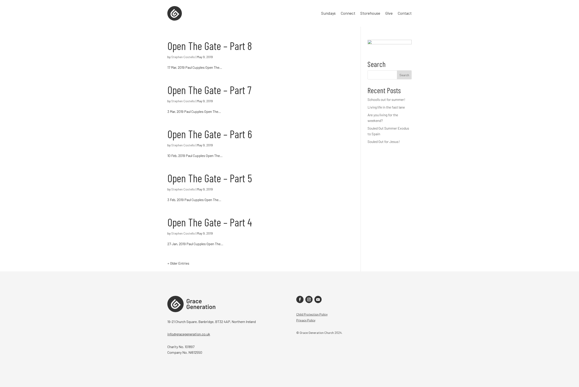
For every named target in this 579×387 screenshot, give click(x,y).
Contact (405, 14)
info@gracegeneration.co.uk (188, 334)
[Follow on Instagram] (309, 299)
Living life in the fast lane (386, 107)
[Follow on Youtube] (318, 299)
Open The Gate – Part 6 (209, 133)
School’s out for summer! (386, 99)
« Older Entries (178, 263)
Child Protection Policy (311, 314)
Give (389, 14)
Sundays (328, 14)
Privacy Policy (305, 320)
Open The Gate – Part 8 (209, 45)
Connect (348, 14)
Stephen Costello (183, 57)
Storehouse (370, 14)
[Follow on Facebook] (300, 299)
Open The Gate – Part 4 (209, 222)
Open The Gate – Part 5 (209, 178)
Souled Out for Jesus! (384, 141)
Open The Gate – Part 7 (209, 89)
